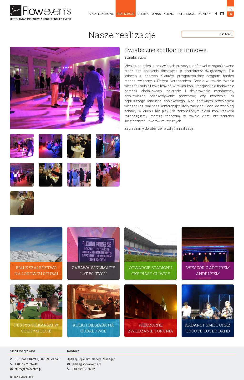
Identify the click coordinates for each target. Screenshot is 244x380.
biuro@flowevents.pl (28, 369)
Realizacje (125, 14)
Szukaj (226, 34)
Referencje (186, 14)
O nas (156, 14)
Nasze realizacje (122, 35)
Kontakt (205, 14)
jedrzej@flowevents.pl (86, 364)
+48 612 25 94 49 (26, 364)
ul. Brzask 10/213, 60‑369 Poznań (37, 359)
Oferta (143, 14)
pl (230, 9)
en (230, 14)
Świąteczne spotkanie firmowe (165, 50)
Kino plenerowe (101, 14)
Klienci (169, 14)
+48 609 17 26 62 (83, 369)
